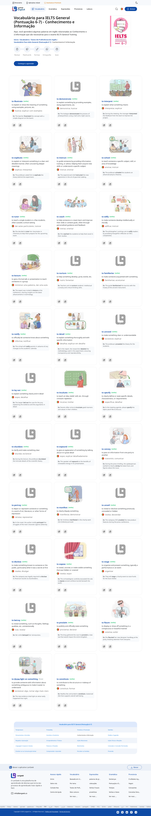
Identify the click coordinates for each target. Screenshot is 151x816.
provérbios (93, 792)
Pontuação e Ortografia (114, 783)
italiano (15, 807)
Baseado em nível (75, 779)
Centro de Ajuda (55, 792)
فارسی (63, 807)
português (85, 807)
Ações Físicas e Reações (115, 740)
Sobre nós (53, 783)
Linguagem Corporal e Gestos (24, 746)
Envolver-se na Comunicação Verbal (26, 751)
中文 (98, 807)
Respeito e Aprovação (22, 740)
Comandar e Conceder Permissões (118, 746)
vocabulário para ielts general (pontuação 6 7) (32, 42)
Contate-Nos (54, 788)
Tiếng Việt (39, 807)
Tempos (111, 788)
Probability (49, 730)
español (2, 807)
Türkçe (9, 807)
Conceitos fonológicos (134, 792)
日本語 (93, 807)
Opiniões (110, 730)
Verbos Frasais (94, 788)
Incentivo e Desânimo (52, 735)
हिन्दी (45, 807)
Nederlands (133, 807)
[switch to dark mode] (137, 3)
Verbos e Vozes (114, 792)
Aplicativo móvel (34, 3)
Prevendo (110, 751)
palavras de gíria (95, 779)
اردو (122, 807)
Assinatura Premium (54, 3)
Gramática (113, 774)
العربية (50, 807)
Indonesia (70, 807)
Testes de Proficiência (75, 788)
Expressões (93, 774)
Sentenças (112, 779)
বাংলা (127, 807)
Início (16, 40)
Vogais (131, 783)
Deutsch (77, 807)
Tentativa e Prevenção (83, 730)
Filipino (57, 807)
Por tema (73, 783)
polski (109, 807)
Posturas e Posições (52, 746)
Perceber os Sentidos (83, 751)
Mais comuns (74, 792)
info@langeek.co (20, 793)
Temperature (19, 730)
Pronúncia (133, 774)
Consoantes (133, 788)
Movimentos (80, 746)
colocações (93, 783)
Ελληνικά (116, 807)
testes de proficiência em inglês (44, 40)
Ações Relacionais (82, 740)
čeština (149, 807)
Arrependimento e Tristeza (54, 740)
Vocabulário (24, 40)
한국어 (104, 807)
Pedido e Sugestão (113, 735)
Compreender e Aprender (53, 751)
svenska (141, 807)
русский (22, 807)
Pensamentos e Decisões (23, 735)
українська (30, 807)
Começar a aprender (26, 63)
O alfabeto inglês (134, 779)
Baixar (136, 767)
